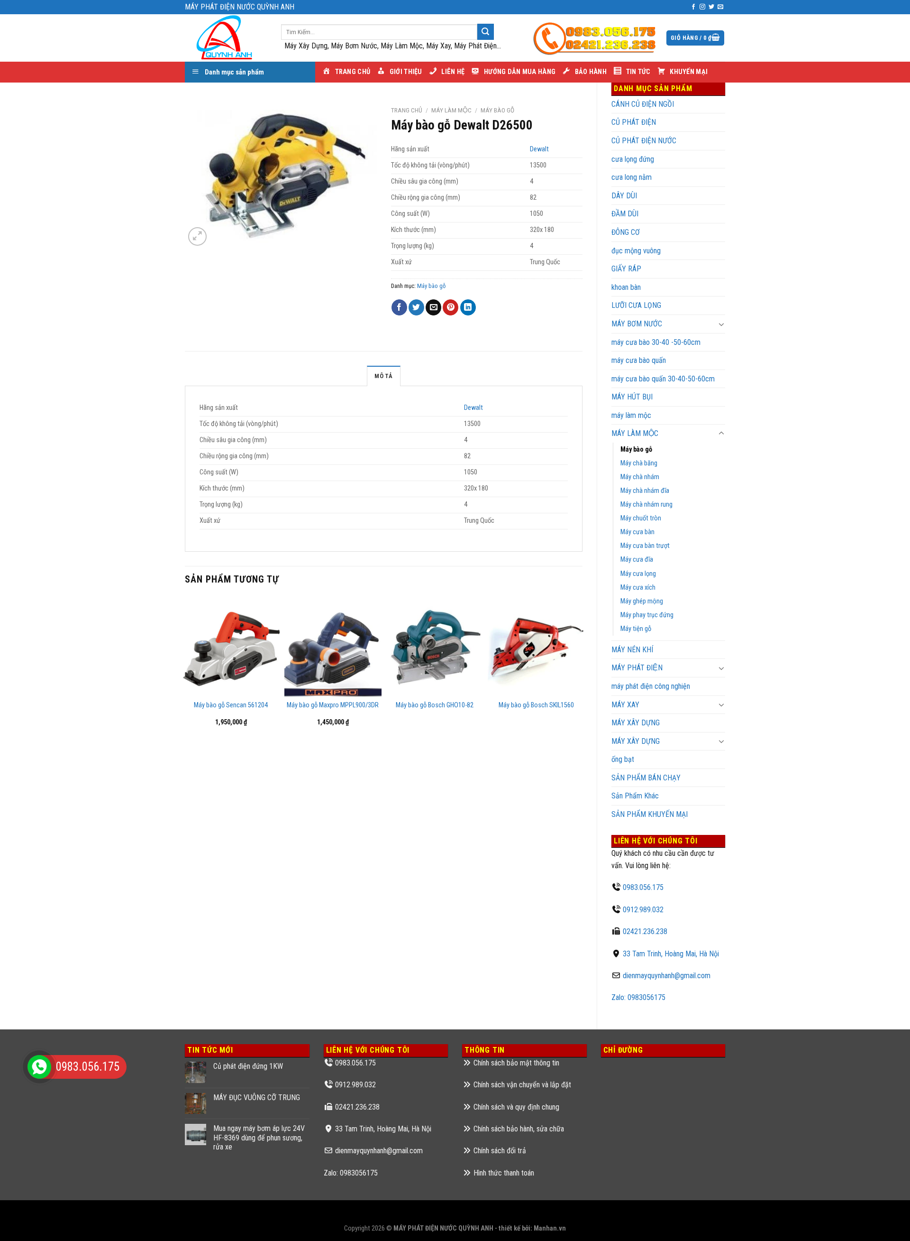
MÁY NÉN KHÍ (632, 649)
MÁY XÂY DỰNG (635, 741)
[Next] (582, 669)
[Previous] (185, 669)
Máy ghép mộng (641, 601)
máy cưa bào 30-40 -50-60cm (656, 342)
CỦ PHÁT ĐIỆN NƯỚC (643, 140)
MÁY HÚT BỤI (632, 396)
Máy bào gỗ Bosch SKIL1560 (536, 705)
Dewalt (539, 149)
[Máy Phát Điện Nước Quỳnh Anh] (226, 38)
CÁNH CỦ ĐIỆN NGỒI (642, 104)
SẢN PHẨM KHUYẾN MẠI (649, 814)
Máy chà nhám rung (646, 504)
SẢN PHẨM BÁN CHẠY (646, 777)
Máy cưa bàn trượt (645, 546)
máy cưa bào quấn (638, 360)
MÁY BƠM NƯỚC (636, 323)
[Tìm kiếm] (485, 32)
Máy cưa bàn (637, 532)
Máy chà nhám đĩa (644, 491)
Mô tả (383, 376)
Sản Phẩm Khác (635, 795)
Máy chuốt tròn (640, 518)
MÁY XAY (625, 704)
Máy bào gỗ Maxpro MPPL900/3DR (333, 705)
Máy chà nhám (639, 477)
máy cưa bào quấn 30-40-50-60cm (663, 378)
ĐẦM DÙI (624, 213)
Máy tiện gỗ (635, 629)
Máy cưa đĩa (636, 560)
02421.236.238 (645, 931)
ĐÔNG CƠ (625, 232)
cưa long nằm (631, 177)
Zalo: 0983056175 (638, 997)
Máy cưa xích (637, 587)
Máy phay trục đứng (646, 615)
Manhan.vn (550, 1228)
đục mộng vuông (636, 250)
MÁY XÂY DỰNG (635, 722)
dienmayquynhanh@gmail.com (666, 975)
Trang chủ (406, 110)
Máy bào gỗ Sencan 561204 (231, 705)
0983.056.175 (643, 887)
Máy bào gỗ (636, 449)
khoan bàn (626, 287)
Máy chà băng (638, 463)
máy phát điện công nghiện (650, 686)
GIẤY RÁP (626, 268)
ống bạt (622, 759)
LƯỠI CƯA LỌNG (636, 305)
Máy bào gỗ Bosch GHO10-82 (434, 705)
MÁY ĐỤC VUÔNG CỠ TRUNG (256, 1097)
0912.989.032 (643, 909)
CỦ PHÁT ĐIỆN (633, 122)
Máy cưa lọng (638, 574)
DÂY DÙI (624, 195)
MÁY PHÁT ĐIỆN (637, 667)
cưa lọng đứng (632, 159)
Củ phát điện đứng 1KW (248, 1066)
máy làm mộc (631, 415)
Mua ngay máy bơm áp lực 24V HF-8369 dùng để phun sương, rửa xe (259, 1137)
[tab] (383, 376)
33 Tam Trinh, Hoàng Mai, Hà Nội (671, 953)
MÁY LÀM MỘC (634, 433)
